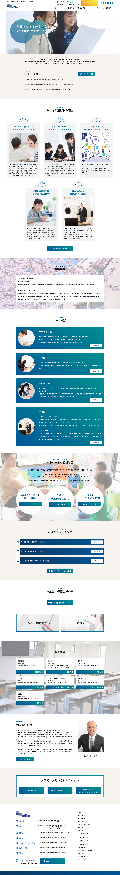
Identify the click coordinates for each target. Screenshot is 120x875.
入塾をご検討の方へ (84, 824)
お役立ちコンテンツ (84, 856)
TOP (79, 812)
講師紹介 (80, 827)
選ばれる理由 (82, 818)
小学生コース (84, 834)
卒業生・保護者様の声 (85, 850)
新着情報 (80, 853)
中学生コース (84, 837)
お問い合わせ (82, 859)
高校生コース (84, 841)
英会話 (82, 844)
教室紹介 (71, 8)
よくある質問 (107, 8)
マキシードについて (84, 815)
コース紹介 (96, 8)
